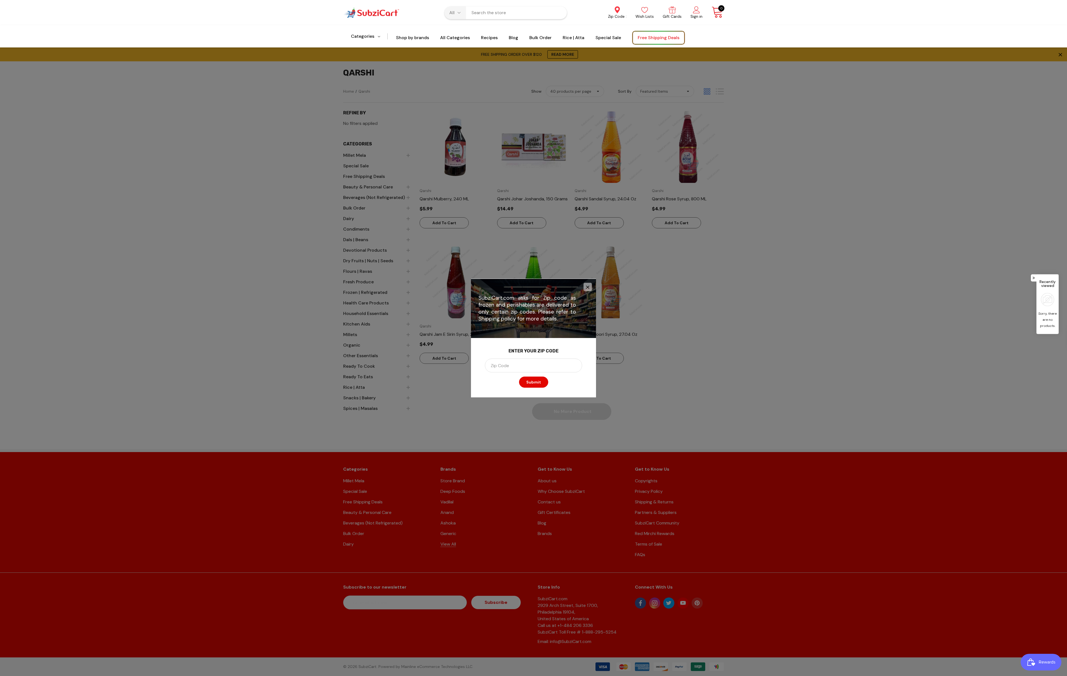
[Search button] (559, 12)
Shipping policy (497, 318)
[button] (588, 287)
